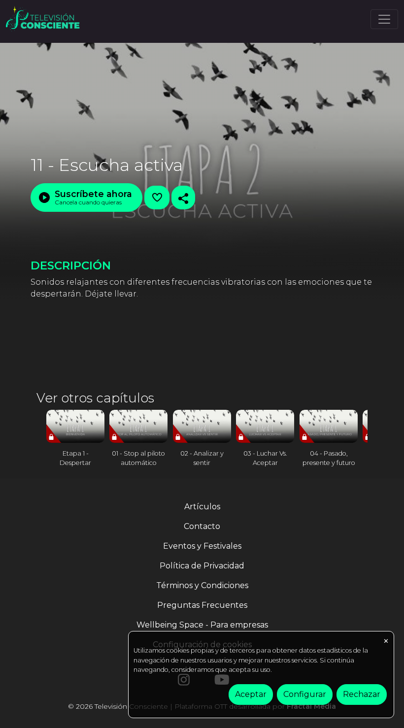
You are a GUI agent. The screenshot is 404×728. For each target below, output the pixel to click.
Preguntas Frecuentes (202, 605)
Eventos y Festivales (202, 546)
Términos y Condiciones (202, 585)
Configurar (304, 694)
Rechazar (361, 694)
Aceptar (251, 694)
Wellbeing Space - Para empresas (202, 624)
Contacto (202, 526)
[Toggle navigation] (384, 19)
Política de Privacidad (202, 565)
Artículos (202, 506)
